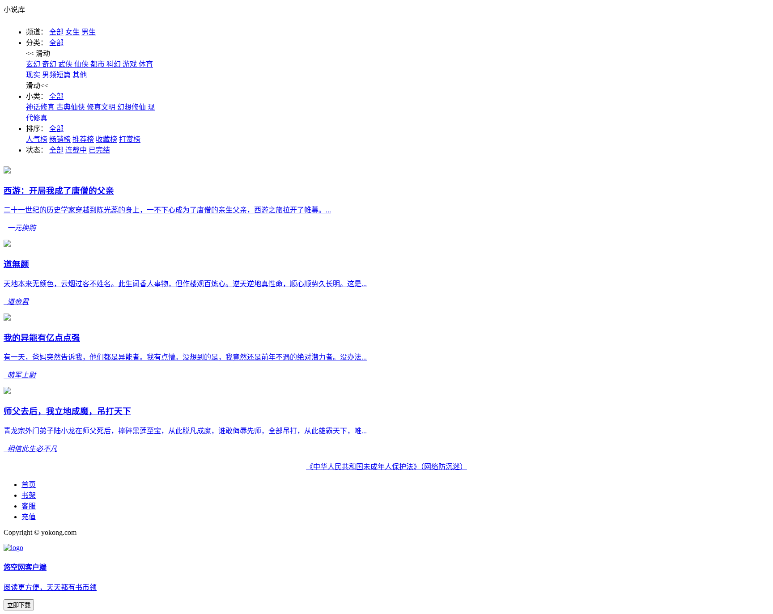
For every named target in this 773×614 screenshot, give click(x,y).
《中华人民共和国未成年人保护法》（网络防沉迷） (386, 466)
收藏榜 (106, 139)
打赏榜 (129, 139)
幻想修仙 (132, 107)
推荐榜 (83, 139)
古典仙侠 (71, 107)
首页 (28, 484)
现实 (34, 75)
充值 (28, 517)
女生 (72, 32)
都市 (98, 64)
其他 (79, 75)
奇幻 (50, 64)
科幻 (114, 64)
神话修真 (41, 107)
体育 (146, 64)
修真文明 (102, 107)
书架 (28, 495)
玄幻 (34, 64)
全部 (56, 32)
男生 (88, 32)
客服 (28, 506)
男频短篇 (57, 75)
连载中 (76, 150)
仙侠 (82, 64)
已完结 (99, 150)
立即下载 (18, 605)
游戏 (131, 64)
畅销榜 (60, 139)
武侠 (66, 64)
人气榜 (36, 139)
